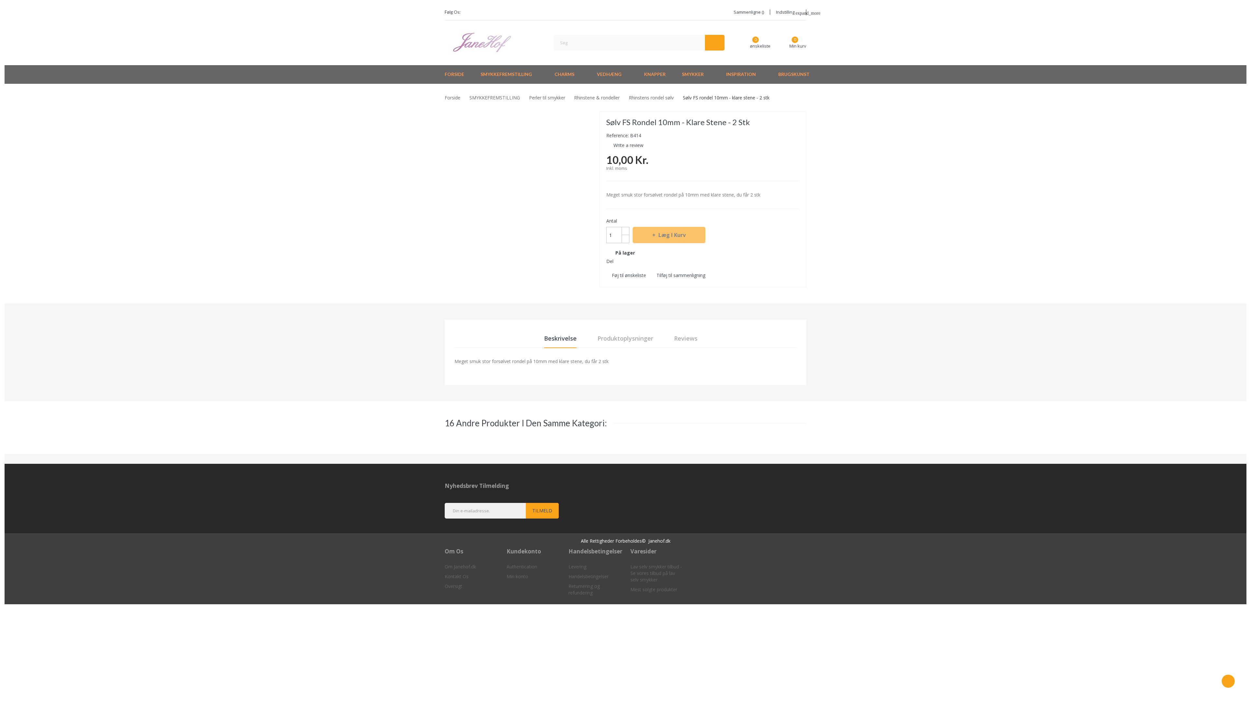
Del (620, 261)
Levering (577, 567)
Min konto (517, 576)
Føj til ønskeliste (629, 275)
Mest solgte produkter (653, 589)
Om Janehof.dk (460, 567)
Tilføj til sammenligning (680, 275)
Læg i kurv (672, 235)
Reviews (685, 338)
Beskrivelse (560, 338)
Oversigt (453, 586)
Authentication (522, 567)
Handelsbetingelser (588, 576)
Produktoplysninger (625, 338)
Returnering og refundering (584, 589)
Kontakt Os (456, 576)
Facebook (469, 12)
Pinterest (643, 261)
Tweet (632, 261)
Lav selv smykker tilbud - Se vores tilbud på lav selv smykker (656, 573)
